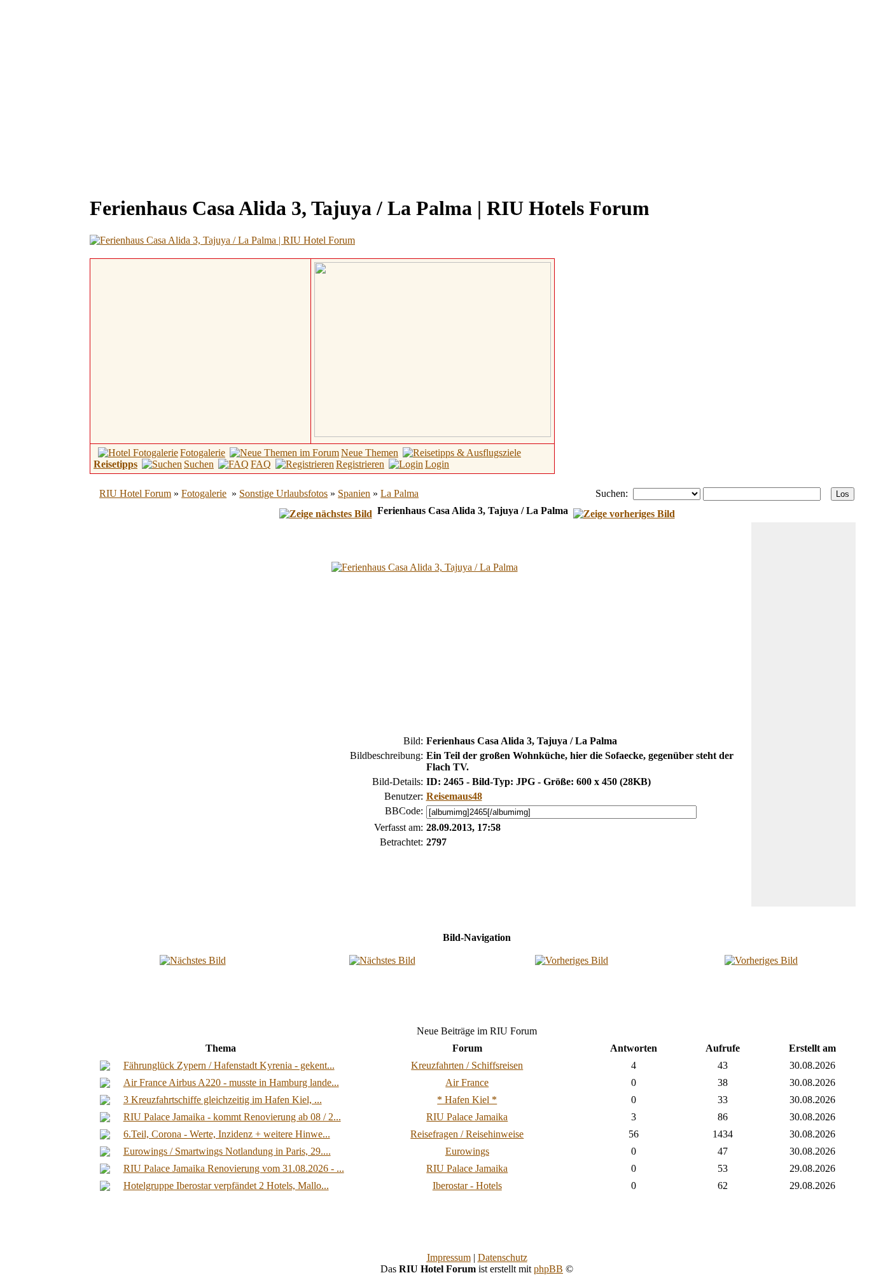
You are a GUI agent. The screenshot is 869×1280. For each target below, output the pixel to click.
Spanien (354, 493)
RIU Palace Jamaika (467, 1116)
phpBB (548, 1268)
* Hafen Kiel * (467, 1099)
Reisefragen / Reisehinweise (467, 1134)
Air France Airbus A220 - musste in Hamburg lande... (231, 1082)
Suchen (199, 464)
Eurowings (467, 1151)
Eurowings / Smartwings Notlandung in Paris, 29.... (227, 1151)
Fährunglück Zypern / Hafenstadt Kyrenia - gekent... (229, 1065)
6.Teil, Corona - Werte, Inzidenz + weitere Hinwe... (226, 1134)
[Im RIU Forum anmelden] (432, 348)
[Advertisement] (112, 94)
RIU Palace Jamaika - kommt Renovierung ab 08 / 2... (232, 1116)
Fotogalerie (202, 452)
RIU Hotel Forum (135, 493)
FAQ (261, 464)
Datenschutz (502, 1257)
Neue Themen (369, 452)
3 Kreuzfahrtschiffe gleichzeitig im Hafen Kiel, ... (222, 1099)
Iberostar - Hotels (467, 1185)
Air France (467, 1082)
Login (437, 464)
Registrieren (360, 464)
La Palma (399, 493)
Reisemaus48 (454, 796)
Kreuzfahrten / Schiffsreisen (467, 1065)
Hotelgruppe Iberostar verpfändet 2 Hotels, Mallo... (226, 1185)
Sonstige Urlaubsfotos (283, 493)
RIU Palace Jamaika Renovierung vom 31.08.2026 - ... (233, 1168)
